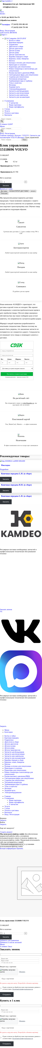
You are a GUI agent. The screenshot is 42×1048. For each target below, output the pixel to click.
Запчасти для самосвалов (18, 95)
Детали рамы (14, 53)
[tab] (4, 191)
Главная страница (7, 135)
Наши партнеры (15, 105)
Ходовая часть (14, 87)
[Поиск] (2, 121)
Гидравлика (13, 44)
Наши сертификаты (16, 107)
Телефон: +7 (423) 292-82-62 (9, 598)
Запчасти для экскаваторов (19, 97)
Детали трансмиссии (17, 55)
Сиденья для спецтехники (19, 77)
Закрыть (3, 726)
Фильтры (12, 85)
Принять (19, 848)
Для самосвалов (5, 571)
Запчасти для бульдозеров (19, 91)
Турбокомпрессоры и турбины (20, 81)
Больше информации (8, 848)
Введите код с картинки (8, 967)
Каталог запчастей (6, 563)
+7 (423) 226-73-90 (19, 27)
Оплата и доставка (6, 585)
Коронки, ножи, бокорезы (19, 59)
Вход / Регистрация (11, 814)
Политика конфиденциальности (8, 719)
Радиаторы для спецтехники (20, 67)
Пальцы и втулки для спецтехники (22, 63)
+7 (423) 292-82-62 (19, 24)
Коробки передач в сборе (18, 57)
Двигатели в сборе (16, 46)
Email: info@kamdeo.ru (7, 604)
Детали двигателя (16, 49)
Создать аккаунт (6, 832)
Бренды (2, 593)
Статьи (2, 590)
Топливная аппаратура (17, 79)
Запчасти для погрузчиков (19, 93)
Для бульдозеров (5, 565)
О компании (4, 579)
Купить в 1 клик (6, 189)
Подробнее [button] (4, 469)
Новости (2, 587)
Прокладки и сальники (18, 65)
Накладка (5, 465)
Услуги (2, 576)
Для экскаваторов (5, 574)
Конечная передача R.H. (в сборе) (16, 485)
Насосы (12, 61)
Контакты (3, 582)
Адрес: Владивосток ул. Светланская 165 (13, 601)
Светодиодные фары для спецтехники (23, 75)
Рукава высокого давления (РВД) (21, 73)
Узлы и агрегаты (15, 83)
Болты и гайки (14, 40)
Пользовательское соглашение (8, 722)
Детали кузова (14, 51)
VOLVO (25, 135)
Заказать (6, 185)
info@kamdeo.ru (10, 7)
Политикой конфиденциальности (12, 844)
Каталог (18, 135)
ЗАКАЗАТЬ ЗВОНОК (8, 33)
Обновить (22, 972)
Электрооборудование (17, 89)
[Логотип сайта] (6, 1)
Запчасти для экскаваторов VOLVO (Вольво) (20, 136)
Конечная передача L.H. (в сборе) (16, 473)
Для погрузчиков (5, 568)
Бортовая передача (16, 42)
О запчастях (13, 103)
